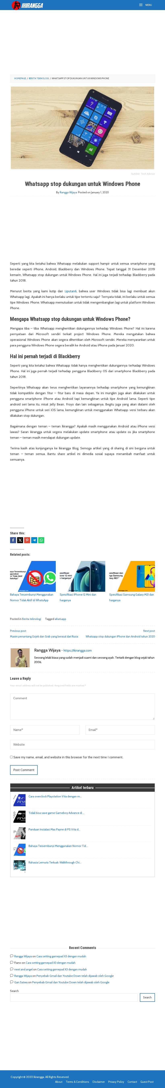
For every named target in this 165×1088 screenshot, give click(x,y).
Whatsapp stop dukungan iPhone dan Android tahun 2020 (120, 633)
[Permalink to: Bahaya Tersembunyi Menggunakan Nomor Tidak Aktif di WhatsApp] (33, 576)
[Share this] (13, 540)
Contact (132, 1081)
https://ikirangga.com (78, 650)
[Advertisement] (82, 42)
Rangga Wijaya (47, 650)
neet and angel (23, 969)
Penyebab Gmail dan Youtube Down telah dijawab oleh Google (75, 976)
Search (14, 991)
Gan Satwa (21, 982)
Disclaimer (99, 1081)
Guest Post (147, 1081)
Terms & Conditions (77, 1081)
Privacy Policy (116, 1081)
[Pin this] (27, 540)
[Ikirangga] (30, 5)
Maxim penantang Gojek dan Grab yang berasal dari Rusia (44, 633)
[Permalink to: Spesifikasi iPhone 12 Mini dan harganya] (82, 576)
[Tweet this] (20, 540)
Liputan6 (71, 291)
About (58, 1081)
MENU (148, 4)
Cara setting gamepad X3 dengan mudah (61, 956)
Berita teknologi (31, 619)
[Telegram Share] (34, 540)
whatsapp (60, 619)
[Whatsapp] (41, 540)
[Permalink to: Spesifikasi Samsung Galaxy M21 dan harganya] (132, 576)
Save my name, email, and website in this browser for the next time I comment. (68, 757)
